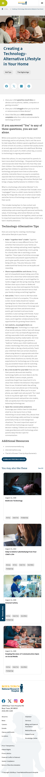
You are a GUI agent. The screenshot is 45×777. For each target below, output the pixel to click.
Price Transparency (8, 746)
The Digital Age (23, 72)
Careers (4, 724)
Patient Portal (29, 734)
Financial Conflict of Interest (11, 757)
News (3, 721)
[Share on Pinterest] (29, 86)
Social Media (31, 565)
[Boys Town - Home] (22, 3)
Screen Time (15, 518)
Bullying (8, 565)
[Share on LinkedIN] (21, 86)
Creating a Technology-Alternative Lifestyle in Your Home (27, 9)
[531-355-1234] (3, 3)
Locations (5, 736)
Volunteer (28, 717)
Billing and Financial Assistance (31, 725)
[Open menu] (42, 3)
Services (28, 721)
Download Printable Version (14, 459)
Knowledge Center (31, 738)
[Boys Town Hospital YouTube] (22, 701)
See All (40, 468)
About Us (5, 717)
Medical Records (30, 730)
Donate (4, 728)
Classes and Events (8, 732)
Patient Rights (6, 750)
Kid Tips (8, 72)
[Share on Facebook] (6, 86)
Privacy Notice (6, 753)
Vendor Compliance (8, 761)
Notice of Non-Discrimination (11, 765)
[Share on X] (14, 86)
